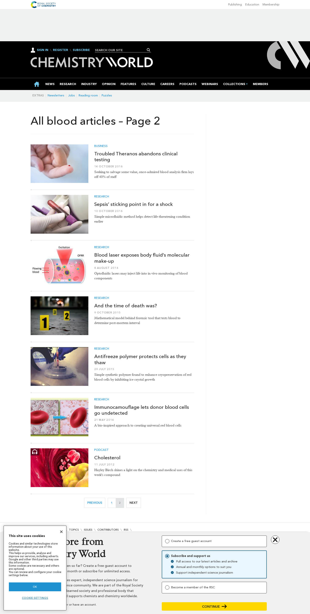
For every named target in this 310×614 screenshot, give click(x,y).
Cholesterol (107, 458)
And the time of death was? (125, 306)
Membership (271, 4)
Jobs (71, 95)
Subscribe (81, 50)
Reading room (88, 95)
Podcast (101, 450)
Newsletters (56, 95)
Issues (88, 529)
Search (148, 50)
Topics (74, 529)
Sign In (42, 50)
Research (101, 196)
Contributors (108, 529)
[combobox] (121, 50)
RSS (126, 529)
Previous (96, 503)
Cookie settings (35, 597)
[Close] (61, 531)
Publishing (235, 4)
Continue (211, 607)
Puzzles (107, 95)
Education (252, 4)
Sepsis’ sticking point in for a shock (133, 204)
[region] (35, 568)
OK (35, 586)
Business (101, 146)
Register (60, 50)
